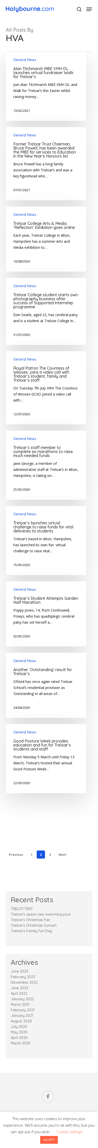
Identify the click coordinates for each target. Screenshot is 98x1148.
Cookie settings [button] (70, 1131)
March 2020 (20, 1043)
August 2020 (21, 1021)
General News (24, 60)
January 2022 (22, 999)
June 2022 (19, 988)
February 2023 (23, 977)
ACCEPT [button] (49, 1139)
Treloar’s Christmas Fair (30, 920)
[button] (89, 9)
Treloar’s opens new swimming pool (41, 914)
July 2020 (19, 1026)
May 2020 (19, 1032)
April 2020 (19, 1037)
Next (62, 855)
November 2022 (24, 982)
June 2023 (19, 971)
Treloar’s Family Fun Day (31, 931)
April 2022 (19, 993)
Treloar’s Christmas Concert (34, 925)
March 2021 (20, 1004)
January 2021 (22, 1015)
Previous (16, 855)
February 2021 (22, 1010)
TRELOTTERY (22, 909)
